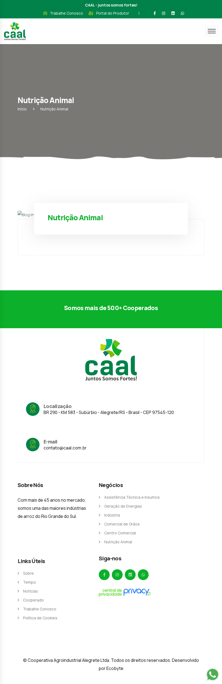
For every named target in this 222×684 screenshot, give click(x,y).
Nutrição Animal (118, 541)
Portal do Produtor (112, 13)
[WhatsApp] (182, 13)
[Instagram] (163, 13)
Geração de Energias (123, 506)
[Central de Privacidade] (124, 592)
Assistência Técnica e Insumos (132, 497)
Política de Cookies (40, 617)
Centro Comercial (120, 532)
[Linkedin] (173, 13)
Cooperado (33, 600)
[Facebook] (155, 13)
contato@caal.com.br (65, 448)
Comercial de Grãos (122, 524)
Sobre (28, 573)
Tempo (29, 582)
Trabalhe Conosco (66, 13)
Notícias (30, 591)
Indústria (112, 515)
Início (22, 108)
